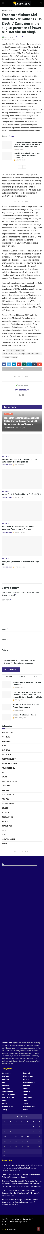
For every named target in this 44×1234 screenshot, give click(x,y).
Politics (5, 799)
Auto (4, 746)
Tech (4, 830)
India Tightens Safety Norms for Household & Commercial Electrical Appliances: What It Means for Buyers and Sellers (21, 1192)
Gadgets (6, 777)
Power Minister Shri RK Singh (14, 354)
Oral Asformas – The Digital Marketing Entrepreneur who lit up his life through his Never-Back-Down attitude (27, 694)
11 (10, 1137)
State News (7, 826)
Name (5, 629)
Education (6, 755)
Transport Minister (10, 357)
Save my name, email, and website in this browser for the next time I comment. (20, 662)
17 (5, 1142)
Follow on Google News (18, 1222)
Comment (6, 600)
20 (22, 1142)
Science (5, 812)
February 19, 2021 (10, 39)
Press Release (8, 804)
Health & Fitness (9, 781)
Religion (5, 808)
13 (22, 1137)
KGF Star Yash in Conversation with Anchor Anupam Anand (26, 706)
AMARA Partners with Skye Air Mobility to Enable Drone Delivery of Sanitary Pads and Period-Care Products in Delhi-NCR (20, 1202)
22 (33, 1142)
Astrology (6, 741)
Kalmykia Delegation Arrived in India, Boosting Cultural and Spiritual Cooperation (27, 155)
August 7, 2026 (19, 149)
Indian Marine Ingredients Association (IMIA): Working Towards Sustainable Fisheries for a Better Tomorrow (28, 144)
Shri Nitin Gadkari (34, 354)
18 (10, 1142)
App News (6, 737)
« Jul (3, 1155)
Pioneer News (21, 37)
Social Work (7, 817)
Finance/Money (8, 768)
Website (5, 650)
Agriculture (7, 732)
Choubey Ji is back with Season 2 (25, 715)
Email (5, 639)
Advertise (15, 1219)
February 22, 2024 (19, 532)
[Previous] (20, 167)
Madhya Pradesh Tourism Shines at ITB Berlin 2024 (21, 494)
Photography (8, 795)
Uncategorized (8, 839)
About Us (5, 1219)
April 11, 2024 (18, 497)
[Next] (24, 167)
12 (16, 1137)
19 (16, 1142)
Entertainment (9, 759)
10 (5, 1137)
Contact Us (27, 1219)
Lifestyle (6, 786)
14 (28, 1137)
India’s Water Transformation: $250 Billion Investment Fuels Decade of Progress (18, 528)
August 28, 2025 (20, 160)
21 (28, 1142)
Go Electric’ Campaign (15, 350)
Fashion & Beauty (9, 764)
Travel (5, 835)
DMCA (4, 1222)
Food (4, 772)
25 (10, 1147)
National (10, 10)
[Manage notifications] (38, 1229)
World (5, 844)
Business (6, 750)
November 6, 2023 (19, 567)
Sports (5, 821)
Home (4, 10)
